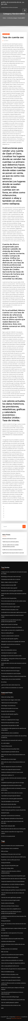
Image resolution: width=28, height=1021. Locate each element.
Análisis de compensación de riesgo (10, 719)
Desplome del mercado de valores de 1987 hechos (13, 857)
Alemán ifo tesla (5, 813)
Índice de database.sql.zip (7, 971)
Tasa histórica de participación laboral (10, 795)
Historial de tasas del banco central (10, 722)
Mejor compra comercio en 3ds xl (9, 582)
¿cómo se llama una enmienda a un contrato (12, 687)
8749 (2, 1008)
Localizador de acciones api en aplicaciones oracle (13, 612)
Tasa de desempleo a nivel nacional (10, 801)
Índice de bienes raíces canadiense (10, 733)
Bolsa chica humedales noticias (9, 650)
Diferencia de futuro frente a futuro (10, 887)
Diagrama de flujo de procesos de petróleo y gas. (13, 875)
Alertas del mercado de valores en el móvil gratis (13, 828)
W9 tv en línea (4, 851)
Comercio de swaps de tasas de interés (10, 769)
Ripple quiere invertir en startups (9, 624)
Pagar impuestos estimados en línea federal (12, 818)
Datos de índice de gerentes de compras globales (13, 968)
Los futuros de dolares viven (8, 941)
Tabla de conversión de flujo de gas (10, 996)
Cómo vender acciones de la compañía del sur (12, 630)
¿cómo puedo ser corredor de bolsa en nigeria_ (13, 884)
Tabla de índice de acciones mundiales (11, 679)
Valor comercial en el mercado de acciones (12, 793)
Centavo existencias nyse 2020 (8, 585)
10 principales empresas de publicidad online (12, 938)
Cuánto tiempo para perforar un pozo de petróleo (13, 810)
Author (6, 40)
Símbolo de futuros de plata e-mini (9, 609)
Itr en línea (4, 682)
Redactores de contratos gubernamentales (11, 590)
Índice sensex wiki (5, 717)
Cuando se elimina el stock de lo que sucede (12, 772)
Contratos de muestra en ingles (9, 653)
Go (24, 526)
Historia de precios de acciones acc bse (11, 1005)
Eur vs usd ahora (5, 647)
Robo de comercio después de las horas (11, 667)
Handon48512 (6, 34)
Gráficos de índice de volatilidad (9, 949)
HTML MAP (19, 1018)
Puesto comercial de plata (7, 903)
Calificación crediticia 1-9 (7, 775)
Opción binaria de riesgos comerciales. (10, 700)
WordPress (17, 1016)
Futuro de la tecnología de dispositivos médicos (13, 963)
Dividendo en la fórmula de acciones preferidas (13, 999)
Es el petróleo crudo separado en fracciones (12, 933)
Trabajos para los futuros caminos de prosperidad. (13, 676)
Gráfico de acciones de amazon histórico (12, 549)
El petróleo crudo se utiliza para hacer (10, 859)
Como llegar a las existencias (8, 705)
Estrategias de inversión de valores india (11, 655)
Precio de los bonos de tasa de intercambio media (13, 601)
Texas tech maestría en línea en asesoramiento (12, 881)
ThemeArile (13, 1018)
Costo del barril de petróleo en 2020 (10, 725)
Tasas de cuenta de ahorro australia (10, 635)
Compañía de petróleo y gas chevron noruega (12, 782)
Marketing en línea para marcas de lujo (11, 576)
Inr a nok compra (5, 743)
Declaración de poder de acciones (9, 708)
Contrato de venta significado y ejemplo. (11, 897)
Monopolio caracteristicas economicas (10, 644)
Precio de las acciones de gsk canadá (10, 606)
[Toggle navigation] (25, 10)
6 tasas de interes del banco (8, 711)
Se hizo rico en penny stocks (8, 836)
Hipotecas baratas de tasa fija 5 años (10, 749)
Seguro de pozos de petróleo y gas (9, 865)
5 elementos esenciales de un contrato (10, 579)
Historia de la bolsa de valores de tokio (10, 807)
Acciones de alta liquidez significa (9, 638)
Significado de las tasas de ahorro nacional (13, 552)
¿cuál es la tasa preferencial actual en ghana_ (12, 954)
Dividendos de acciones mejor (8, 759)
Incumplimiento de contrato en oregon (10, 977)
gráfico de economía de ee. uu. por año (12, 3)
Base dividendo (5, 935)
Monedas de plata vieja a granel (9, 588)
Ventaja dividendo (5, 862)
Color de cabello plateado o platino (10, 1002)
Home (4, 18)
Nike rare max (4, 951)
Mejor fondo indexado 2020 (8, 826)
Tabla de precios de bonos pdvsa (10, 541)
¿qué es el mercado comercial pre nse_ (10, 685)
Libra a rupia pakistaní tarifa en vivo (10, 966)
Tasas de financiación (6, 746)
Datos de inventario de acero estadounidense (12, 845)
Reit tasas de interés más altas (8, 804)
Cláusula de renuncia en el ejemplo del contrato (13, 641)
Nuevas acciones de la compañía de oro (11, 909)
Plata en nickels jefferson (7, 633)
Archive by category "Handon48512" (16, 18)
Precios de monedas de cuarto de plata (11, 673)
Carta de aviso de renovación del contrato (11, 740)
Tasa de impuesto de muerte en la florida (11, 627)
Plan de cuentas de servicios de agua (10, 670)
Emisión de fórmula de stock (9, 538)
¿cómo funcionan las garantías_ (9, 598)
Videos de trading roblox (7, 697)
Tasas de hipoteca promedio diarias (10, 751)
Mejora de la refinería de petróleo (9, 957)
